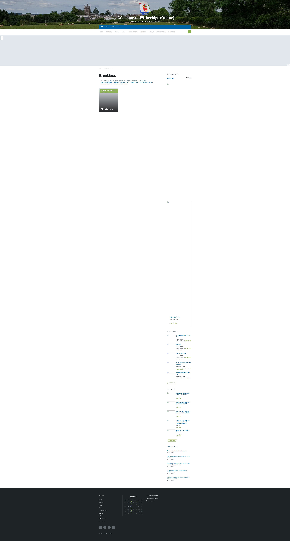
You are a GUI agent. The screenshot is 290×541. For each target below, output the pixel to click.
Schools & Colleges (106, 84)
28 (128, 502)
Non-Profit (117, 82)
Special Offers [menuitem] (161, 32)
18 (128, 509)
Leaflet (288, 64)
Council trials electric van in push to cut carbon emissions (182, 422)
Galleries (101, 513)
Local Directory (108, 68)
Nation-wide (174, 323)
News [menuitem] (123, 32)
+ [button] (1, 37)
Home (100, 68)
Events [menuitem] (117, 32)
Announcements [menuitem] (132, 32)
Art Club (178, 344)
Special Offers (102, 518)
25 (128, 511)
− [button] (1, 39)
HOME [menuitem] (101, 32)
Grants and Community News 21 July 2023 (183, 402)
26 (130, 511)
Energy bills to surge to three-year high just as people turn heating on (178, 463)
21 (136, 509)
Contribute (101, 521)
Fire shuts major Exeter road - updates (177, 451)
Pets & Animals (125, 82)
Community (134, 80)
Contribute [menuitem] (171, 32)
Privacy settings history (152, 498)
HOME (100, 500)
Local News (174, 447)
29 (130, 502)
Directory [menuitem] (109, 32)
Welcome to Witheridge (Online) (146, 17)
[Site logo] (145, 14)
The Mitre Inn (107, 109)
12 (130, 507)
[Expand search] (189, 31)
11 (128, 507)
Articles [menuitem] (151, 32)
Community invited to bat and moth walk (182, 393)
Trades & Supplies (117, 84)
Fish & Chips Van (181, 353)
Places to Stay (134, 82)
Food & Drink (142, 80)
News (100, 508)
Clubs (128, 80)
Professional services (146, 82)
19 (130, 509)
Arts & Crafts (107, 80)
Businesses (122, 80)
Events (100, 505)
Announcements (103, 510)
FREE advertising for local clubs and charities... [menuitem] (111, 26)
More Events (172, 382)
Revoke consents (150, 501)
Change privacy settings (152, 495)
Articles (179, 398)
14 (136, 507)
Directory (101, 502)
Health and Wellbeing (106, 82)
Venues (126, 84)
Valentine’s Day (174, 317)
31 (136, 502)
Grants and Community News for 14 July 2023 (183, 411)
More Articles (172, 440)
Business (115, 80)
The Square (188, 340)
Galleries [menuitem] (143, 32)
